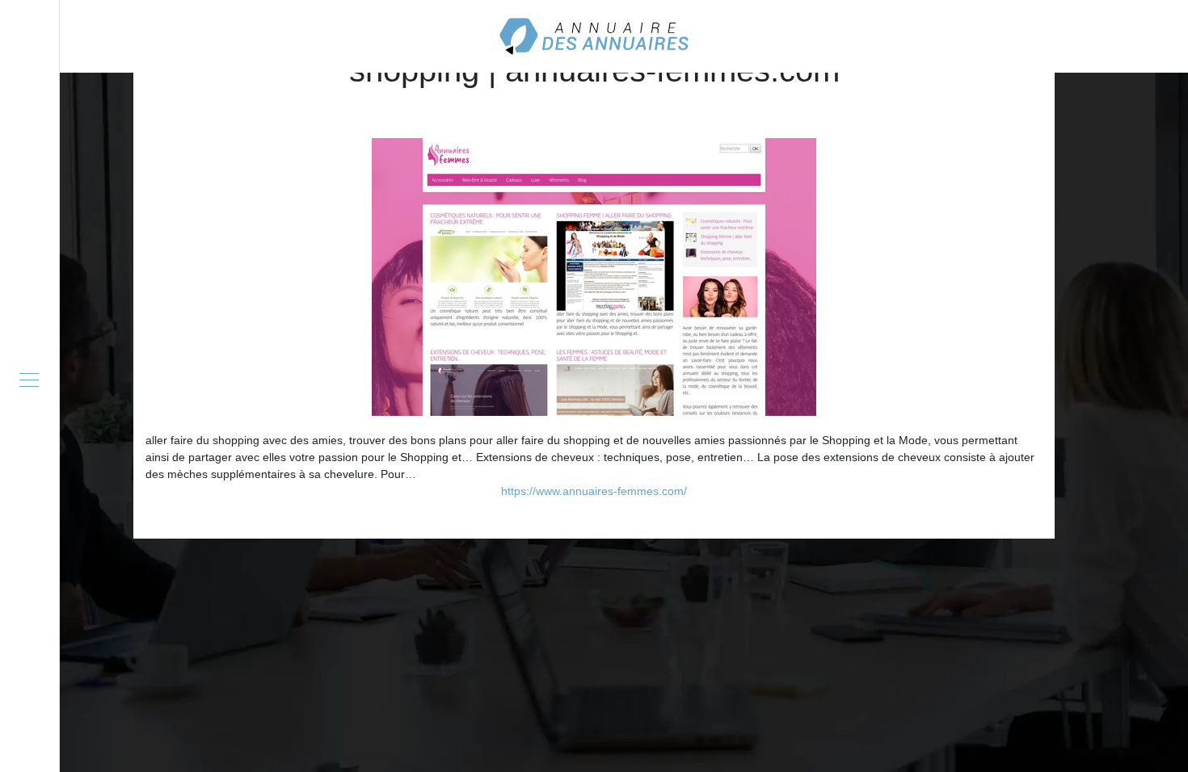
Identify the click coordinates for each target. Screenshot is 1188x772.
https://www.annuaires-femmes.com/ (594, 491)
